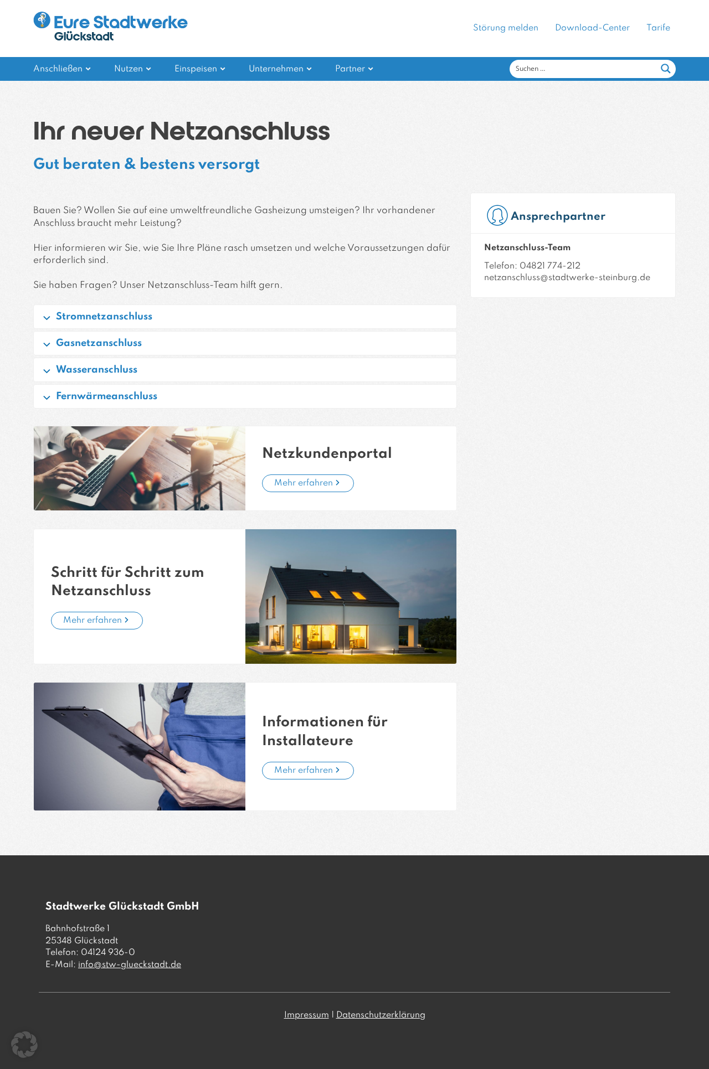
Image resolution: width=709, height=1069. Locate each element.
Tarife (658, 28)
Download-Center (592, 28)
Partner (350, 69)
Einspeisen (195, 69)
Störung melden (505, 28)
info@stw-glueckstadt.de (129, 964)
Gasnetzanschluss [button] (99, 343)
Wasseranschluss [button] (96, 370)
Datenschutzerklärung (380, 1015)
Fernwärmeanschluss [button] (106, 396)
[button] (24, 1044)
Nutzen (128, 69)
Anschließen (58, 69)
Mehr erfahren (303, 483)
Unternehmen (276, 69)
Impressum (306, 1015)
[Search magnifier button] (666, 68)
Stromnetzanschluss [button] (104, 317)
